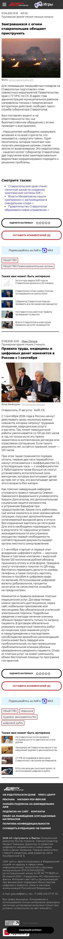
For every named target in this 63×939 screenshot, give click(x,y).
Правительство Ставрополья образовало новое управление (26, 208)
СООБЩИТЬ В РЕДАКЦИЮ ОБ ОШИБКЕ (27, 828)
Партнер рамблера (30, 923)
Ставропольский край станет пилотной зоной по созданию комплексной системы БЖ (26, 190)
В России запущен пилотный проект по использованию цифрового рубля (35, 769)
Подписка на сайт (15, 811)
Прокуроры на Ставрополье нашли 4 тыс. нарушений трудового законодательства (36, 748)
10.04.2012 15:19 (9, 13)
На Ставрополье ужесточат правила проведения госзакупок (33, 313)
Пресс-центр (46, 794)
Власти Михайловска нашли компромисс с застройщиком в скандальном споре (26, 200)
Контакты (38, 811)
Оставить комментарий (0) (31, 235)
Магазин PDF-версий (31, 799)
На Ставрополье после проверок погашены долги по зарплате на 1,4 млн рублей (35, 740)
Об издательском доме (19, 794)
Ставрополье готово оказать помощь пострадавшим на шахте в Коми (34, 292)
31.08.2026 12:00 (10, 341)
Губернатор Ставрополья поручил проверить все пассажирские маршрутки (36, 302)
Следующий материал (30, 930)
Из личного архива (33, 404)
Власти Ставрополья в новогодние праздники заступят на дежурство (33, 323)
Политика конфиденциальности (26, 823)
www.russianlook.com (21, 79)
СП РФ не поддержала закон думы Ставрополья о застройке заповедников (35, 759)
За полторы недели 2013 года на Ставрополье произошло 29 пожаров (34, 281)
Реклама (9, 799)
